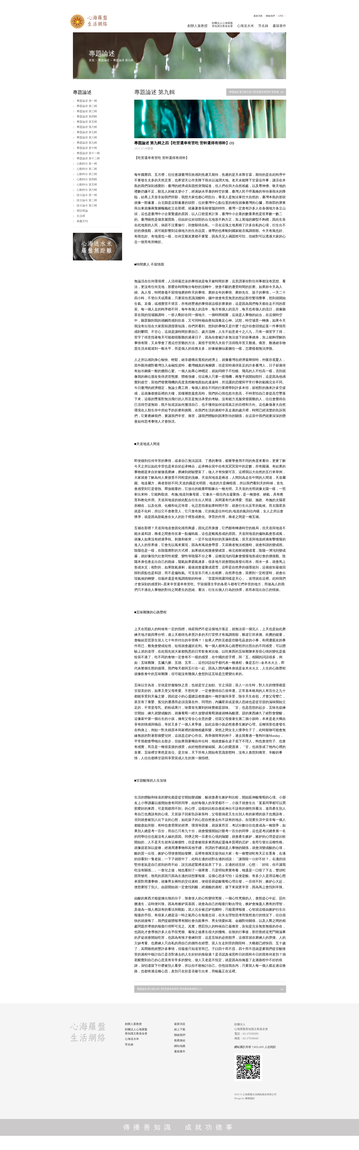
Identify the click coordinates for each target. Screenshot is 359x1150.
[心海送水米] (97, 246)
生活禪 (81, 215)
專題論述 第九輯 (123, 60)
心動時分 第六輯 (87, 189)
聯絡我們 (270, 16)
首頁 (91, 60)
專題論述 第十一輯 (88, 153)
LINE (280, 16)
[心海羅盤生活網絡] (89, 21)
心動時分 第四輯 (87, 179)
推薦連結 (179, 1040)
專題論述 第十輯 (87, 147)
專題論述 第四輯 (87, 116)
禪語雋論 (82, 210)
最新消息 (258, 16)
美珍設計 (250, 1098)
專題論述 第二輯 (87, 106)
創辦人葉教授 (197, 26)
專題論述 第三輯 (87, 111)
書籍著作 (279, 26)
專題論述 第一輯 (87, 100)
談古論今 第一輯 (87, 195)
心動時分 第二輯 (87, 168)
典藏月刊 (82, 221)
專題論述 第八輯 (87, 137)
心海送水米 (245, 26)
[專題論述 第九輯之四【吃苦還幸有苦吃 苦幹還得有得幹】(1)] (210, 118)
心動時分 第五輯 (87, 184)
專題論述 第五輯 (87, 121)
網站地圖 (179, 1046)
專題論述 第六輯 (87, 126)
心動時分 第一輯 (87, 163)
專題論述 (103, 60)
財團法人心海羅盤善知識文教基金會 (222, 24)
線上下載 (179, 1029)
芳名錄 (263, 26)
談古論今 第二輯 (87, 200)
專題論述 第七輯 (87, 132)
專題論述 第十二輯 (88, 158)
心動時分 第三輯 (87, 174)
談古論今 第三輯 (87, 205)
